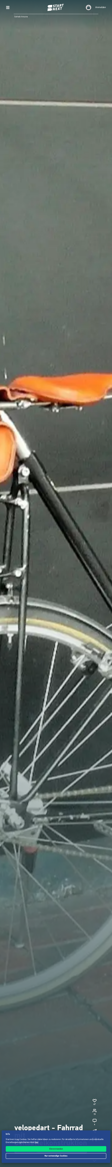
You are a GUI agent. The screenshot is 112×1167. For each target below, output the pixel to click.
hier (36, 1142)
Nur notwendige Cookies (56, 1156)
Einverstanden (56, 1149)
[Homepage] (56, 7)
